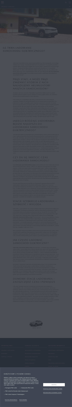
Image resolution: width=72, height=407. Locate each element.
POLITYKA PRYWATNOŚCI (11, 399)
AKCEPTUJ (54, 384)
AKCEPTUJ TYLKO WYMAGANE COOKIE (52, 388)
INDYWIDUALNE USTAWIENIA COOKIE (52, 392)
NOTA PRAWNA (23, 399)
